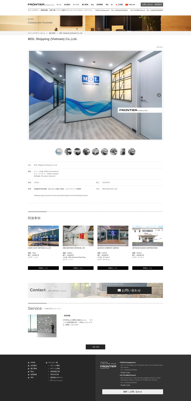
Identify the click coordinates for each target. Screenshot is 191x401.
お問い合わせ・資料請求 (152, 5)
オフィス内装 (55, 368)
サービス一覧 (53, 362)
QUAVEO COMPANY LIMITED (108, 248)
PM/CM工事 (54, 374)
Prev (32, 95)
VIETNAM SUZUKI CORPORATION (144, 248)
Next (159, 95)
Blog (92, 4)
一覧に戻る (95, 347)
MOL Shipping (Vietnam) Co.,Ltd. (71, 33)
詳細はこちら (43, 268)
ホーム (59, 4)
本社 (107, 4)
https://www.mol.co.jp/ (109, 189)
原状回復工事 (55, 371)
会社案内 (34, 365)
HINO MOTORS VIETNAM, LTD (74, 248)
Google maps (125, 372)
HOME (33, 362)
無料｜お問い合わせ (132, 392)
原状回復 (67, 316)
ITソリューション (56, 380)
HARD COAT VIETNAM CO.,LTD (39, 248)
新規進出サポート (56, 377)
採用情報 (100, 4)
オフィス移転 (55, 365)
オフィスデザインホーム (36, 33)
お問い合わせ (131, 290)
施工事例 (52, 33)
